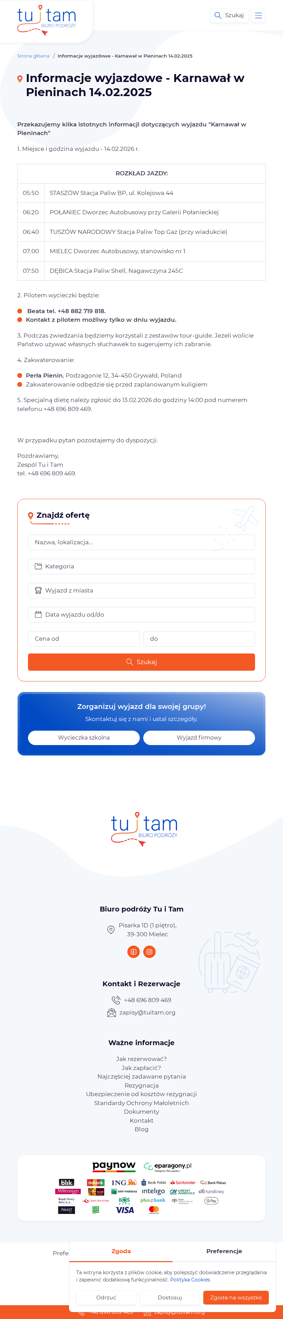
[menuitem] (141, 1058)
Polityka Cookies (190, 1280)
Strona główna (33, 56)
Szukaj (147, 662)
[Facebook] (133, 952)
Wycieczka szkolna (84, 737)
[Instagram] (149, 952)
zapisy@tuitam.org (147, 1012)
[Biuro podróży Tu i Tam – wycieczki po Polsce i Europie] (46, 15)
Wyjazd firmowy (199, 737)
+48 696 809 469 (147, 1000)
